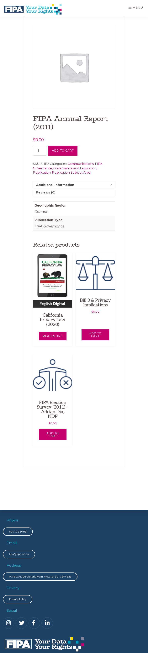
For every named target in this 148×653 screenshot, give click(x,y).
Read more (53, 336)
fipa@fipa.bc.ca (19, 553)
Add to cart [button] (95, 335)
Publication (42, 172)
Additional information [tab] (55, 185)
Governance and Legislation (74, 168)
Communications (81, 164)
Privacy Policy (17, 599)
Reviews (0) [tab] (46, 192)
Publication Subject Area (71, 172)
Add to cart (63, 150)
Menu (138, 7)
